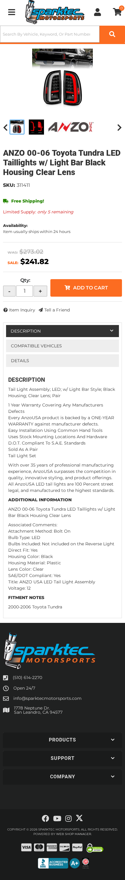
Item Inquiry (22, 310)
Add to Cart (90, 288)
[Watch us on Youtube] (57, 819)
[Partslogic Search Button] (112, 34)
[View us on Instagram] (68, 819)
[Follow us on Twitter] (79, 818)
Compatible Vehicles (36, 346)
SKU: (9, 185)
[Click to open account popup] (97, 12)
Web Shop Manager (73, 834)
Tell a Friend (57, 310)
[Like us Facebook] (45, 819)
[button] (62, 34)
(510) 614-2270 (27, 677)
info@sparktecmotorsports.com (47, 698)
